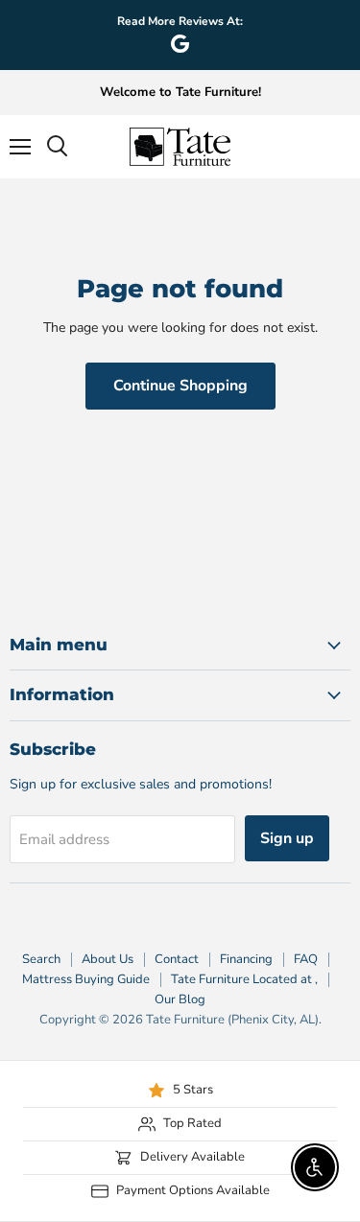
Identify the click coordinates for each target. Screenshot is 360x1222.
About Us (107, 959)
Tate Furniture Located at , (244, 979)
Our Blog (180, 999)
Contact (177, 959)
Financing (246, 959)
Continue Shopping (180, 385)
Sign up (287, 838)
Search (41, 959)
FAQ (306, 959)
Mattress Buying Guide (86, 979)
